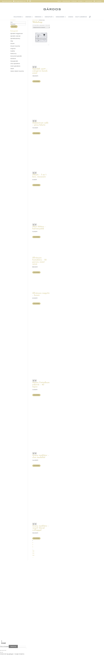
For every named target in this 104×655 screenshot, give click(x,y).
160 (33, 555)
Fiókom (74, 1)
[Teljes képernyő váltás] (2, 650)
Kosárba (36, 81)
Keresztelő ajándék (16, 56)
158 (33, 551)
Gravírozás (66, 1)
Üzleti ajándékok (81, 16)
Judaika (70, 16)
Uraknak (28, 16)
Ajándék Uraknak (15, 36)
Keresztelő (48, 16)
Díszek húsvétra (15, 46)
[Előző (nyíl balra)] (0, 652)
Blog (59, 1)
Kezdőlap (35, 20)
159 (33, 553)
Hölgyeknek (18, 16)
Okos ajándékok (15, 63)
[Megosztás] (4, 650)
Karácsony (13, 53)
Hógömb (13, 48)
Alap (11, 41)
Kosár (80, 1)
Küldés (72, 593)
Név (69, 576)
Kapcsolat (88, 1)
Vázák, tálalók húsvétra (17, 71)
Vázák (12, 68)
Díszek (12, 43)
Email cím (70, 579)
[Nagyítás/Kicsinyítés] (0, 650)
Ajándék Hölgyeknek (16, 33)
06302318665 (8, 1)
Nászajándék (60, 16)
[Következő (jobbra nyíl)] (2, 652)
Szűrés (14, 26)
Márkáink (38, 16)
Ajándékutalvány (15, 38)
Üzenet (70, 584)
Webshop (13, 646)
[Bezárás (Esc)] (5, 650)
